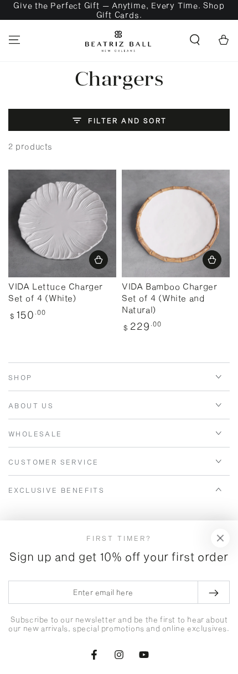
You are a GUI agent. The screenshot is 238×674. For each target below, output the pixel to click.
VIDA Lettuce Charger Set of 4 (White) (55, 292)
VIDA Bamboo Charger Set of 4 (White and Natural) (169, 297)
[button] (194, 39)
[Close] (220, 538)
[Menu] (14, 39)
